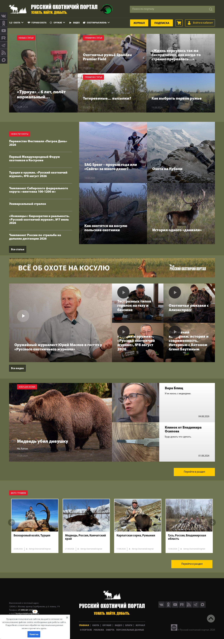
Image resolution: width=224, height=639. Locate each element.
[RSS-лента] (3, 52)
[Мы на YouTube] (3, 30)
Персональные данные (130, 630)
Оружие (58, 23)
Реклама (99, 630)
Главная (84, 625)
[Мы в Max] (3, 60)
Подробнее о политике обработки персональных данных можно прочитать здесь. (34, 627)
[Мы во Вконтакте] (3, 16)
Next (212, 522)
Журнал (139, 23)
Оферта (110, 630)
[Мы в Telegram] (3, 45)
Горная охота (39, 23)
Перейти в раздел (194, 472)
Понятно (33, 634)
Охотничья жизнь (97, 23)
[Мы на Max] (202, 607)
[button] (34, 624)
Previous (11, 522)
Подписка (161, 23)
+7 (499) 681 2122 (25, 610)
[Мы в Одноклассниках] (3, 23)
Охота (16, 23)
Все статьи (17, 249)
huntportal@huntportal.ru (27, 614)
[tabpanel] (34, 526)
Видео (76, 23)
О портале (86, 630)
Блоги (128, 625)
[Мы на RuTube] (3, 38)
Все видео (17, 368)
